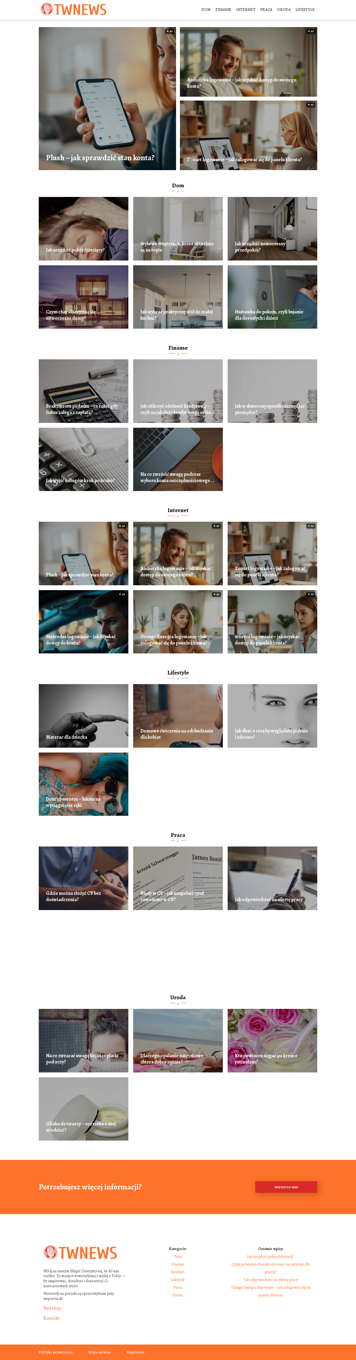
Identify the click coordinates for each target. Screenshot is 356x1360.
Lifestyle (305, 9)
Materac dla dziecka (66, 737)
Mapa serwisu (99, 1352)
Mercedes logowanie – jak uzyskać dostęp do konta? (81, 640)
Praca (266, 9)
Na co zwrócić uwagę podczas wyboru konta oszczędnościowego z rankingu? (176, 477)
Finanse (224, 9)
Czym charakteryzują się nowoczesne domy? (71, 315)
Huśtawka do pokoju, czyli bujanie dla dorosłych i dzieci (269, 315)
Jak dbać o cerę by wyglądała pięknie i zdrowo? (271, 734)
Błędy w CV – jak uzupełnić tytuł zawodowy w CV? (172, 896)
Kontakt (51, 1318)
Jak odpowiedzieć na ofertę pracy (269, 900)
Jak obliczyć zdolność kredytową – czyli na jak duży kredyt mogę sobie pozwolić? (175, 409)
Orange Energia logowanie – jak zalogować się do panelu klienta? (173, 640)
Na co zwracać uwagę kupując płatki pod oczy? (82, 1059)
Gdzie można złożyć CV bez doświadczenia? (73, 896)
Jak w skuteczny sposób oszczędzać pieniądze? (270, 409)
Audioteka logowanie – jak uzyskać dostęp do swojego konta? (241, 83)
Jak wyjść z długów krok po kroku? (80, 480)
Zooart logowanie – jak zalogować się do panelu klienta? (244, 160)
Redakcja (52, 1308)
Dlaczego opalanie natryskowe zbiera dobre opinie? (171, 1059)
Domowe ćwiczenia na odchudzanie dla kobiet (176, 734)
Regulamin (135, 1352)
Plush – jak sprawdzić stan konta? (100, 158)
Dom (206, 9)
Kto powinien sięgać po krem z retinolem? (266, 1059)
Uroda (284, 9)
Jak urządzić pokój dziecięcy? (75, 250)
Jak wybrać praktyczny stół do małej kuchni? (176, 315)
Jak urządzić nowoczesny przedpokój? (260, 247)
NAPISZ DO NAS (286, 1187)
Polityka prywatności (56, 1352)
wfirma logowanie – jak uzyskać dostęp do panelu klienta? (267, 640)
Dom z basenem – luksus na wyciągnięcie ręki (73, 802)
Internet (245, 9)
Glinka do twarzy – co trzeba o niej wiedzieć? (81, 1127)
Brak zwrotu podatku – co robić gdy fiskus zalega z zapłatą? (82, 409)
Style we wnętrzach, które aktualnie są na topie (177, 247)
